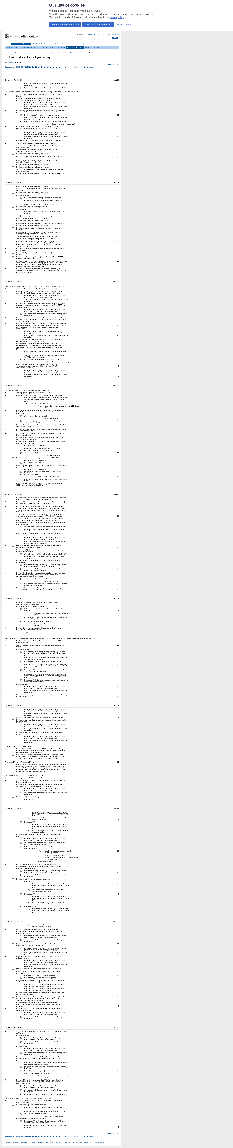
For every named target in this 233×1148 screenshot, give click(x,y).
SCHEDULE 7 (9, 62)
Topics (104, 47)
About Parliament (56, 44)
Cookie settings (124, 24)
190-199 (76, 67)
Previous (111, 64)
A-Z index (8, 1142)
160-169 (58, 67)
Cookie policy (88, 1142)
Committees (61, 47)
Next (117, 64)
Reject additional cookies (97, 24)
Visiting (78, 44)
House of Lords (26, 47)
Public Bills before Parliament (75, 53)
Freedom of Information (37, 1142)
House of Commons (13, 47)
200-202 (82, 67)
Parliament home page (22, 53)
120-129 (35, 67)
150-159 (52, 67)
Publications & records (75, 47)
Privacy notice (77, 1142)
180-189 (70, 67)
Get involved (69, 44)
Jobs (47, 1142)
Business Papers (57, 53)
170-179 (64, 67)
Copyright (68, 1142)
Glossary (16, 1142)
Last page (90, 67)
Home (8, 44)
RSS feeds (107, 34)
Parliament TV (90, 47)
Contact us (115, 34)
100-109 (23, 67)
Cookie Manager (99, 1142)
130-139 (41, 67)
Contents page (10, 67)
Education (87, 44)
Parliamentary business (21, 44)
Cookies (89, 34)
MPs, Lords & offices (40, 44)
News (98, 47)
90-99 (18, 67)
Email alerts (97, 34)
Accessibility (80, 34)
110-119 (29, 67)
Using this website (57, 1142)
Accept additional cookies (65, 24)
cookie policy (117, 17)
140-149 (47, 67)
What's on (37, 47)
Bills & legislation (49, 47)
